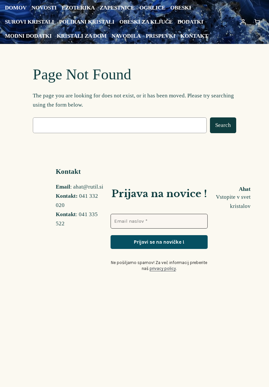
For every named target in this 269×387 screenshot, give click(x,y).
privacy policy (163, 268)
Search (223, 125)
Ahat (245, 189)
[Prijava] (243, 22)
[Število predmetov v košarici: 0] (257, 22)
